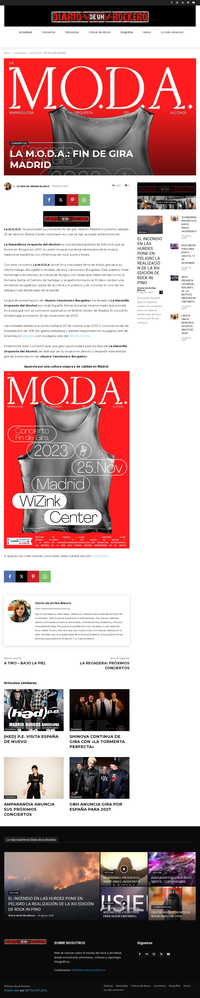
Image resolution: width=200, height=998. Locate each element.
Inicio (7, 53)
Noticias (142, 232)
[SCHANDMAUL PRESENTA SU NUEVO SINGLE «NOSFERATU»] (174, 218)
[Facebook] (172, 3)
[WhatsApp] (84, 200)
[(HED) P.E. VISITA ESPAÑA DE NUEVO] (34, 710)
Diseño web (11, 990)
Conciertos (20, 53)
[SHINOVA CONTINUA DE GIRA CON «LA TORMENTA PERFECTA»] (99, 710)
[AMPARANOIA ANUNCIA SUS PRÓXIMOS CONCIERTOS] (34, 778)
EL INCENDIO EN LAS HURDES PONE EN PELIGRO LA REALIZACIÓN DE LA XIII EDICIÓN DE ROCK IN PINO (149, 260)
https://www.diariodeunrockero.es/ (53, 608)
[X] (182, 3)
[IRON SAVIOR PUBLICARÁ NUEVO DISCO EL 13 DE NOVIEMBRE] (174, 246)
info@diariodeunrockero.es (89, 970)
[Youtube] (193, 3)
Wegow (28, 336)
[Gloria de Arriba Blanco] (8, 186)
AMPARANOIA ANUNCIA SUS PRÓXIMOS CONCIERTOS (29, 809)
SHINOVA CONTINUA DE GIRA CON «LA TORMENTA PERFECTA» (97, 741)
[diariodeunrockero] (100, 17)
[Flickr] (147, 954)
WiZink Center (80, 336)
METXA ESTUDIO (36, 990)
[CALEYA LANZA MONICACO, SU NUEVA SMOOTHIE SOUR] (174, 316)
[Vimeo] (188, 3)
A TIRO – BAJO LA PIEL (25, 663)
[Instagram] (177, 3)
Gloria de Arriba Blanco (33, 186)
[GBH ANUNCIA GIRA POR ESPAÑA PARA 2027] (99, 778)
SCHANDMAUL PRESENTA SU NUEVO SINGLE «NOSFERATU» (189, 224)
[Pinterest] (72, 200)
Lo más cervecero (162, 907)
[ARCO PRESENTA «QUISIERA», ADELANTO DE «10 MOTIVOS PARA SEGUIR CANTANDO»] (174, 278)
